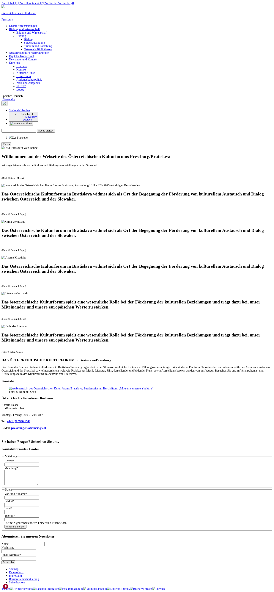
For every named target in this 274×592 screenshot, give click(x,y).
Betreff (9, 460)
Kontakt (21, 69)
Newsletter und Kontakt (23, 59)
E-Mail (9, 501)
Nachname (7, 547)
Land (8, 508)
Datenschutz (16, 572)
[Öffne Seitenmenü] (21, 124)
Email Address (11, 554)
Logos (20, 89)
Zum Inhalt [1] (10, 3)
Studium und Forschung (38, 46)
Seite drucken (17, 582)
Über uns (14, 62)
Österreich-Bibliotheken (38, 49)
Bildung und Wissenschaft (24, 29)
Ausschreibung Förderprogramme (29, 52)
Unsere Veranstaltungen (23, 25)
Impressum (15, 575)
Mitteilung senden (15, 526)
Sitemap (13, 569)
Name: (5, 543)
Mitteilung (11, 468)
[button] (19, 110)
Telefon (9, 515)
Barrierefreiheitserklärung (24, 579)
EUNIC (21, 86)
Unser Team (23, 76)
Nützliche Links (25, 72)
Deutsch (27, 119)
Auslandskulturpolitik (29, 79)
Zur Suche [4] (59, 3)
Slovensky (8, 99)
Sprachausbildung (34, 42)
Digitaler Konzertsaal (21, 56)
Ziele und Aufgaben (28, 82)
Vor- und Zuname (15, 493)
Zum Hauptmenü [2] (31, 3)
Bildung (21, 35)
